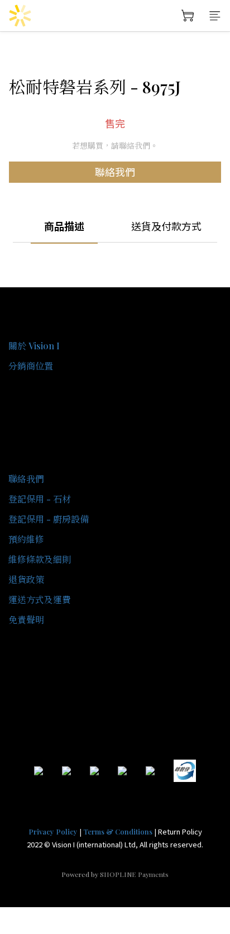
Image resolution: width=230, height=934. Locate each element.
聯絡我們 (115, 171)
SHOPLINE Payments (134, 874)
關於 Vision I (34, 346)
